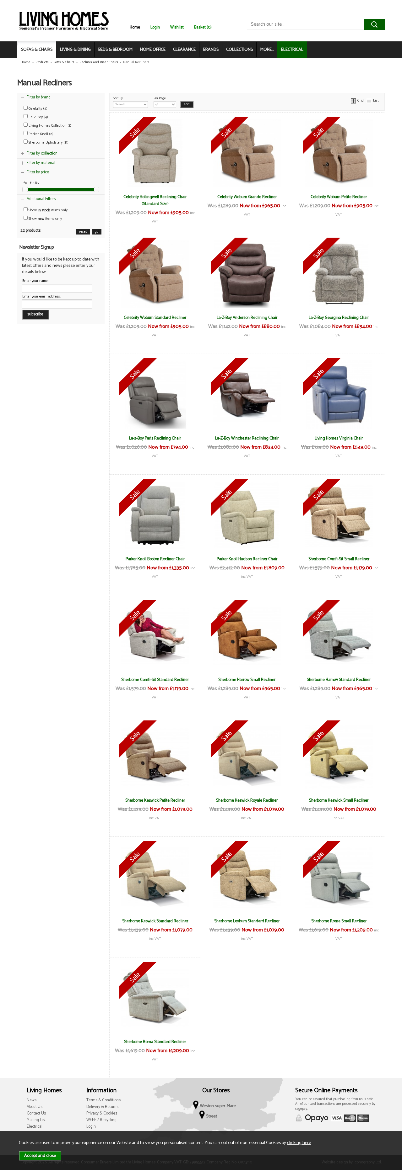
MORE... (267, 49)
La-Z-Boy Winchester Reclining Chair (247, 438)
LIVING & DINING (75, 49)
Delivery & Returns (102, 1107)
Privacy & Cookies (101, 1113)
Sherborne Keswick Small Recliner (338, 800)
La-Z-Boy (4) (38, 117)
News (31, 1100)
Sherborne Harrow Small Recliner (246, 679)
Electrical (34, 1126)
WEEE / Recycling (101, 1120)
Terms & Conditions (103, 1100)
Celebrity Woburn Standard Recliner (155, 317)
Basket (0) (203, 27)
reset (83, 232)
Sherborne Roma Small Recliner (339, 921)
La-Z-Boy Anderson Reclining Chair (247, 317)
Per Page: (160, 98)
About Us (34, 1107)
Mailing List (36, 1120)
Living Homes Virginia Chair (339, 438)
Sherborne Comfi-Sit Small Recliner (338, 559)
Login (155, 27)
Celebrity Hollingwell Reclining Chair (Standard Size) (155, 200)
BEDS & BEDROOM (115, 49)
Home (135, 27)
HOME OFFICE (153, 49)
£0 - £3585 (31, 183)
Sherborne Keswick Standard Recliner (155, 921)
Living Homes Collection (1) (49, 126)
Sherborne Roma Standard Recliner (155, 1041)
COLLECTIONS (239, 49)
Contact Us (36, 1113)
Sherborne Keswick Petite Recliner (155, 800)
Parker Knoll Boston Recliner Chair (155, 559)
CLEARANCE (184, 49)
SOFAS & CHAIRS (36, 49)
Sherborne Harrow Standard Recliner (339, 679)
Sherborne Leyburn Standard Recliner (247, 921)
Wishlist (177, 27)
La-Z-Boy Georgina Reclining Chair (339, 317)
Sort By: (118, 98)
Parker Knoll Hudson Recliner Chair (247, 559)
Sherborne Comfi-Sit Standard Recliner (155, 679)
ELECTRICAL (292, 49)
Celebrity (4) (37, 109)
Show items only (48, 210)
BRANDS (211, 49)
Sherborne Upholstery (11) (48, 142)
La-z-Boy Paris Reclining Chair (155, 438)
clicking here (299, 1142)
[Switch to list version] (369, 100)
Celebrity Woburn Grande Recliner (247, 196)
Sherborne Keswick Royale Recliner (247, 800)
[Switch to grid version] (353, 100)
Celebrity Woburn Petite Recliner (339, 196)
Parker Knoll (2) (40, 134)
